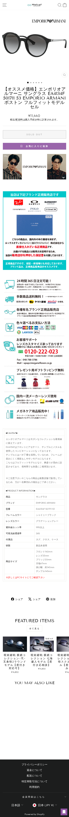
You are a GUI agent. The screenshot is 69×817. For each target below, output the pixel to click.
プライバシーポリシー (34, 764)
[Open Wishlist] (64, 812)
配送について (34, 775)
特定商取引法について (34, 781)
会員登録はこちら (33, 796)
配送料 (19, 119)
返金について (34, 770)
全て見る (34, 628)
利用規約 (34, 786)
